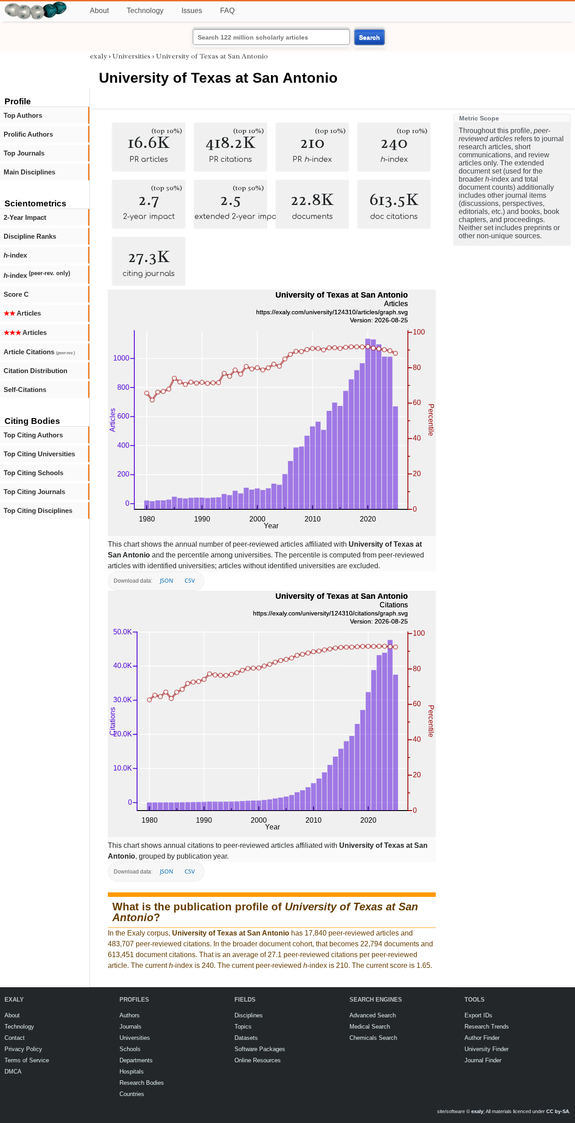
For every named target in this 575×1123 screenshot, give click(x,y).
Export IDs (478, 1015)
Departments (136, 1060)
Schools (130, 1049)
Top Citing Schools (33, 473)
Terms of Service (26, 1060)
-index (15, 255)
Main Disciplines (29, 172)
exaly (98, 56)
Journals (130, 1026)
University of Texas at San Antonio (212, 56)
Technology (145, 10)
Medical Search (369, 1026)
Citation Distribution (35, 370)
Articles (22, 313)
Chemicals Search (373, 1037)
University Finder (486, 1049)
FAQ (227, 10)
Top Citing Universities (39, 454)
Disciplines (248, 1015)
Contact (14, 1037)
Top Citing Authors (33, 435)
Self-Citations (25, 389)
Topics (243, 1026)
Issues (191, 10)
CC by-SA (557, 1111)
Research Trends (486, 1026)
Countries (131, 1094)
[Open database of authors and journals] (36, 5)
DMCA (13, 1071)
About (99, 10)
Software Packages (259, 1049)
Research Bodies (141, 1082)
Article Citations (39, 352)
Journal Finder (482, 1060)
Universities (131, 56)
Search (369, 37)
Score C (16, 294)
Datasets (246, 1037)
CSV (190, 580)
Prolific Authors (28, 134)
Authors (129, 1015)
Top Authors (23, 115)
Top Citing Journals (34, 491)
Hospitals (131, 1071)
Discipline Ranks (30, 236)
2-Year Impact (25, 217)
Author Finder (482, 1037)
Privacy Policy (23, 1049)
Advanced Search (372, 1015)
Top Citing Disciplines (38, 510)
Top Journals (24, 153)
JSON (166, 580)
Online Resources (257, 1060)
